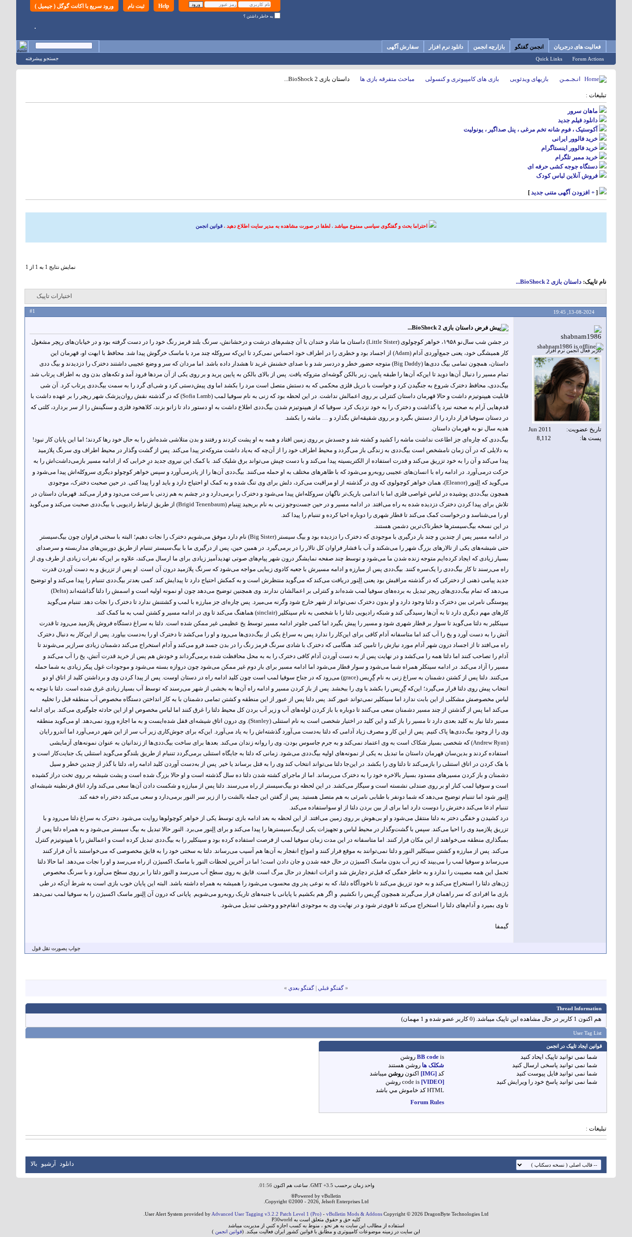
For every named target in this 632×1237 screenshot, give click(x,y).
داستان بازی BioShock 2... (549, 281)
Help (163, 6)
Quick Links (549, 59)
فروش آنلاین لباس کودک (567, 175)
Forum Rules (427, 1102)
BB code (428, 1056)
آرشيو (48, 1163)
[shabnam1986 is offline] (566, 389)
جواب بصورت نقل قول (56, 948)
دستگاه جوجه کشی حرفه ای (562, 166)
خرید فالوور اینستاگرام (569, 147)
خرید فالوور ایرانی (575, 138)
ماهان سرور (583, 110)
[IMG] (429, 1073)
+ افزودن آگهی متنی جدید (563, 192)
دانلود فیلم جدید (578, 120)
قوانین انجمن (209, 226)
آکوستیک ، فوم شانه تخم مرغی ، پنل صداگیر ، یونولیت (531, 129)
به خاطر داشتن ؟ (258, 16)
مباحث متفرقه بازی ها (387, 78)
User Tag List (587, 1033)
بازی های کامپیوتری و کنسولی (462, 78)
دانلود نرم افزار (446, 47)
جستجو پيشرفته (42, 58)
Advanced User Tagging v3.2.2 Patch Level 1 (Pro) (266, 1214)
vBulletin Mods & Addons (354, 1214)
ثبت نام (136, 6)
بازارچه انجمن (489, 47)
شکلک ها (433, 1065)
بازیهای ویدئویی (529, 78)
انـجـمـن (570, 78)
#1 (32, 311)
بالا (34, 1163)
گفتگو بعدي (301, 988)
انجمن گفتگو (529, 47)
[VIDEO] (432, 1081)
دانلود (67, 1163)
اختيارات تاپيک (54, 295)
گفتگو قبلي (331, 988)
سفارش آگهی (403, 47)
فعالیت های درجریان (577, 47)
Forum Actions (588, 59)
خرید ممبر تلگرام (576, 157)
